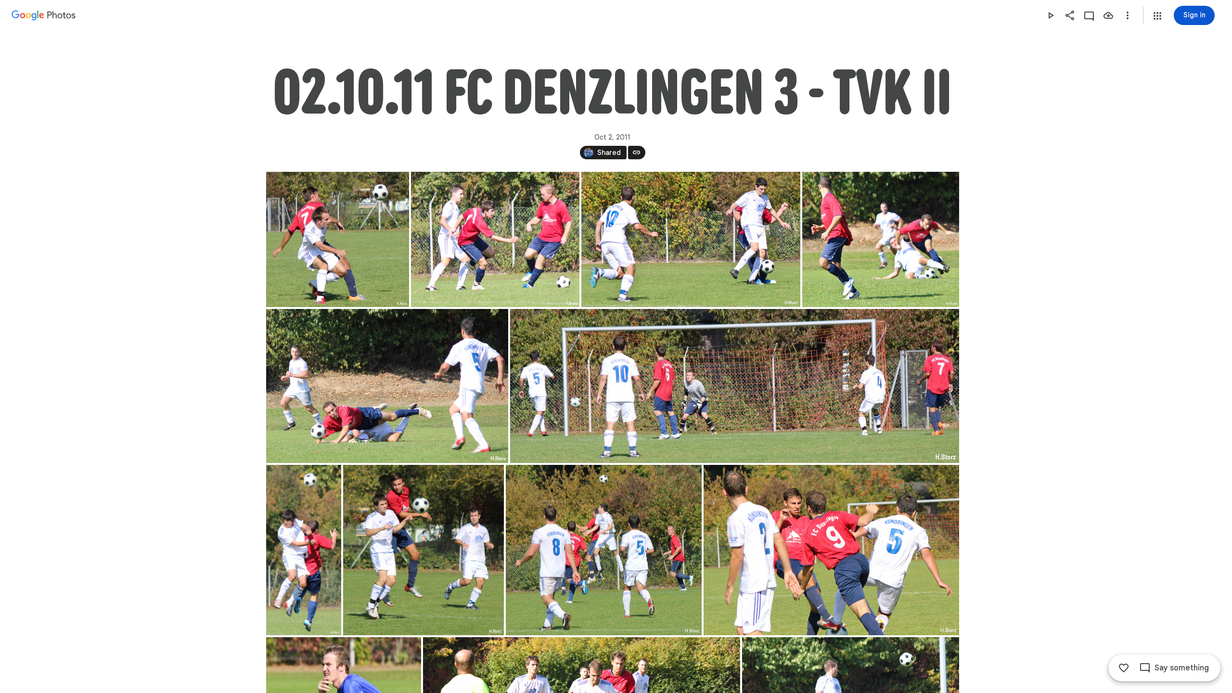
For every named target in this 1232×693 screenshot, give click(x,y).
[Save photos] (1108, 15)
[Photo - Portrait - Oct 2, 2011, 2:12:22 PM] (423, 550)
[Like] (1123, 668)
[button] (1157, 16)
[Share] (1069, 15)
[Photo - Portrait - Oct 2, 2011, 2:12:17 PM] (303, 550)
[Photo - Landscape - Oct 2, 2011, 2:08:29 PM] (690, 239)
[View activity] (1089, 15)
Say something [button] (1182, 668)
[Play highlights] (1050, 15)
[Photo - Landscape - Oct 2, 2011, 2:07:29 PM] (495, 239)
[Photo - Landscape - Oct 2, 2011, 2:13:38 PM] (831, 550)
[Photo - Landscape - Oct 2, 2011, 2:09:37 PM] (880, 239)
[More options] (1127, 15)
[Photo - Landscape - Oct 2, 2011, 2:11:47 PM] (734, 386)
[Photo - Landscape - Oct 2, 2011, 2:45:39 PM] (337, 239)
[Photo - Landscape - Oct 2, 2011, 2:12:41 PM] (604, 550)
